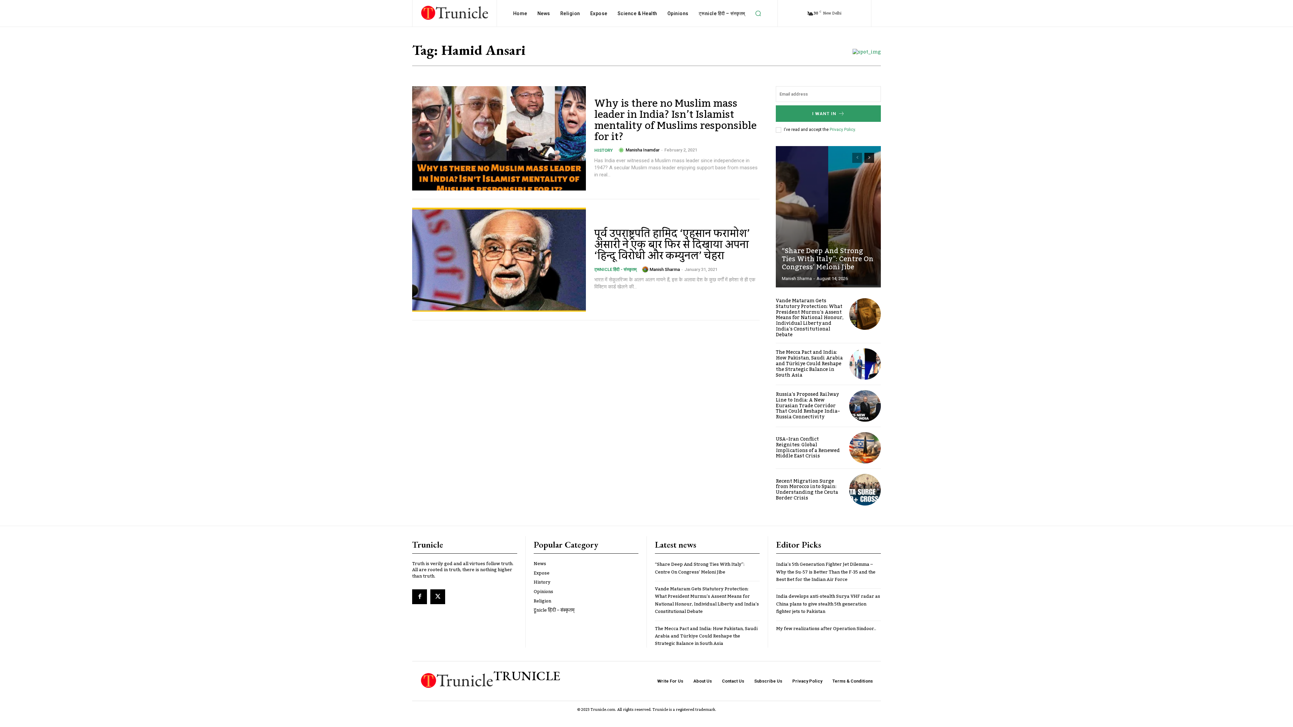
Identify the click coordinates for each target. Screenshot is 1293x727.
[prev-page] (857, 158)
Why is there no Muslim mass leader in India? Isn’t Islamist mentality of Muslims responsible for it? (675, 120)
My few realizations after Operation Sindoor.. (826, 628)
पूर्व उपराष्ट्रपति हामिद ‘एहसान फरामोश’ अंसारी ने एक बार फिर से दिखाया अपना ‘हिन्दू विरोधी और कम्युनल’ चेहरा (672, 245)
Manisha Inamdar (643, 149)
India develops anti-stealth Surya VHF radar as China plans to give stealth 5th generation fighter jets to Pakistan (828, 604)
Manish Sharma (665, 269)
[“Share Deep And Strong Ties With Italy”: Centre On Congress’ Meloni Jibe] (828, 216)
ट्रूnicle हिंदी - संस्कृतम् (615, 269)
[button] (758, 13)
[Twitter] (437, 596)
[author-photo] (621, 150)
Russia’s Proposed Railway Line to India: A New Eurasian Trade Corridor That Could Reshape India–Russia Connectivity (808, 406)
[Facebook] (419, 596)
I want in (824, 113)
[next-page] (869, 158)
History (603, 150)
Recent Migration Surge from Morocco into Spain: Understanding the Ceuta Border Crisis (807, 490)
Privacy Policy (842, 129)
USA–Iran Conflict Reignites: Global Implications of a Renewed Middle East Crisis (808, 448)
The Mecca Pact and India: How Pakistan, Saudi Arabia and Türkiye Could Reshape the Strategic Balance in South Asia (809, 364)
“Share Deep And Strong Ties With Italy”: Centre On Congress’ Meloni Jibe (827, 259)
